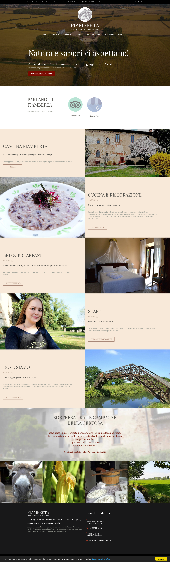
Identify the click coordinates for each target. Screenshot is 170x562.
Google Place (94, 116)
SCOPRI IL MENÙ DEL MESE (41, 74)
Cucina (68, 34)
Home (44, 34)
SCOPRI (13, 167)
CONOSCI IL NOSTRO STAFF (101, 339)
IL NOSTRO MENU (97, 227)
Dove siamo (109, 34)
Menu (79, 34)
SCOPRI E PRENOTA (13, 283)
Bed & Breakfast (93, 34)
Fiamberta (55, 34)
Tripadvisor (75, 116)
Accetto (161, 559)
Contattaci (123, 34)
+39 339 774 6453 (70, 2)
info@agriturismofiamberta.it (100, 540)
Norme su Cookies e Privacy (102, 559)
